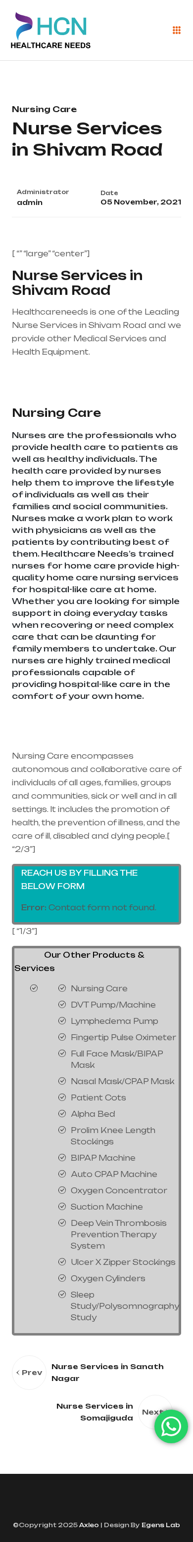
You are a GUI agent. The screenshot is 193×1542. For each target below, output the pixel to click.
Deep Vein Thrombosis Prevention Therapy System (119, 1234)
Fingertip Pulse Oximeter (123, 1037)
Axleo (88, 1525)
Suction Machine (107, 1207)
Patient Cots (98, 1097)
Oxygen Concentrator (119, 1190)
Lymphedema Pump (114, 1021)
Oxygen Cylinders (108, 1278)
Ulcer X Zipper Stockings (123, 1262)
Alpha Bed (93, 1114)
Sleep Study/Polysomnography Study (125, 1306)
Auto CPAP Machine (114, 1174)
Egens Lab (160, 1525)
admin (30, 202)
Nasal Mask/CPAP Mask (122, 1081)
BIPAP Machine (103, 1158)
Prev (32, 1372)
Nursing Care (56, 412)
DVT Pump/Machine (113, 1005)
